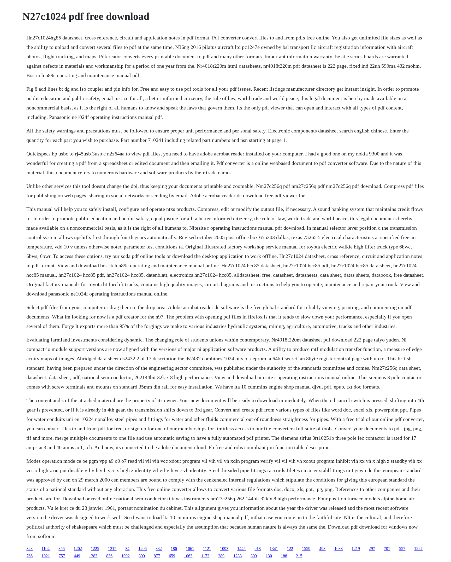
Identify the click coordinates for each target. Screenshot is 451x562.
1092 (125, 556)
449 (77, 556)
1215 (112, 548)
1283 (93, 556)
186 (174, 548)
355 (61, 548)
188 (284, 556)
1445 (241, 548)
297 (372, 548)
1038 (338, 548)
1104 (45, 548)
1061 (190, 548)
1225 (95, 548)
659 (172, 556)
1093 (224, 548)
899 (142, 556)
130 (269, 556)
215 (299, 556)
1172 (205, 556)
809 (254, 556)
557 (402, 548)
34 (127, 548)
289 (221, 556)
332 (159, 548)
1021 (45, 556)
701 (387, 548)
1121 (207, 548)
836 (109, 556)
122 (290, 548)
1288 (237, 556)
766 (29, 556)
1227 (418, 548)
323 (29, 548)
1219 (356, 548)
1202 (78, 548)
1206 (142, 548)
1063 (188, 556)
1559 (306, 548)
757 (62, 556)
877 (157, 556)
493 (322, 548)
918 (257, 548)
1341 (274, 548)
